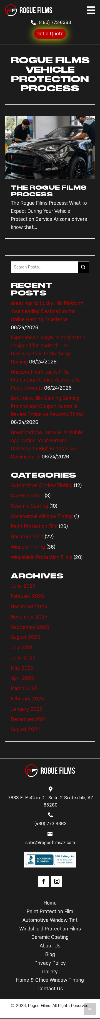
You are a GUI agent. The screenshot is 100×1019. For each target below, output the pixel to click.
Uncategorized (27, 537)
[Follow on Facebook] (43, 881)
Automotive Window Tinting (41, 485)
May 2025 (22, 668)
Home (50, 903)
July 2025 (22, 647)
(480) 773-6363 (55, 22)
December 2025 (29, 606)
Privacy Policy (50, 963)
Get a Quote (50, 34)
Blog (50, 954)
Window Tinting (28, 547)
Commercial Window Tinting (42, 516)
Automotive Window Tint (50, 920)
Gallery (50, 972)
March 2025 (24, 688)
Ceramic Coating (29, 506)
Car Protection (27, 496)
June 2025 (23, 658)
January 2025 (27, 709)
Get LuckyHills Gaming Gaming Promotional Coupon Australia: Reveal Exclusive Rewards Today (47, 406)
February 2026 (27, 596)
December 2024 (29, 719)
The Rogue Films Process (49, 191)
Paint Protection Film (34, 526)
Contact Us (50, 989)
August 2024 (25, 729)
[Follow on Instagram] (56, 881)
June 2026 (23, 586)
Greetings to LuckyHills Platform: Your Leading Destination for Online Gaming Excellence (47, 311)
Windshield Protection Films (41, 557)
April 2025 (22, 678)
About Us (50, 946)
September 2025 (30, 627)
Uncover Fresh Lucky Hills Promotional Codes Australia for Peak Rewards (46, 380)
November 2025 (29, 617)
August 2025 (25, 637)
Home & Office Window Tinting (50, 980)
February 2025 (27, 699)
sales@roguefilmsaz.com (50, 842)
